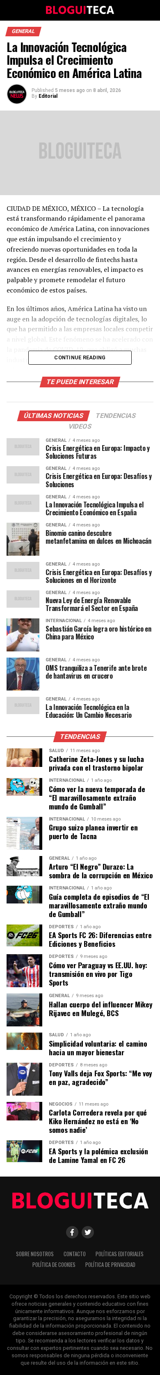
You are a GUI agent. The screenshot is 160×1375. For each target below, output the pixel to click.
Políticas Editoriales (120, 1254)
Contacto (75, 1254)
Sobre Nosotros (35, 1254)
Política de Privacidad (110, 1265)
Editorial (48, 96)
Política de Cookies (53, 1265)
